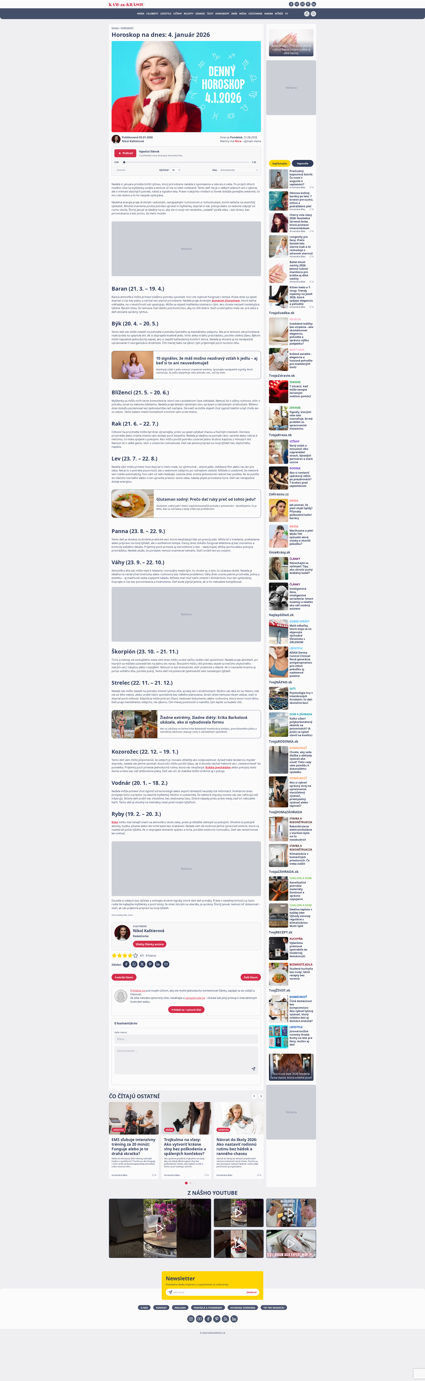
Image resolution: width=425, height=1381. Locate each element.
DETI (293, 688)
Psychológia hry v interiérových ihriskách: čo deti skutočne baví (301, 697)
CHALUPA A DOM (301, 878)
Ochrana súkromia (242, 1307)
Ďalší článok (251, 977)
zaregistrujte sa (195, 998)
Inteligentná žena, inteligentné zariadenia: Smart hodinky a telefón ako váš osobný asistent (301, 598)
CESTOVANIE (255, 13)
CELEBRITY (152, 13)
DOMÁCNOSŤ (298, 748)
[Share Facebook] (126, 964)
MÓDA (242, 13)
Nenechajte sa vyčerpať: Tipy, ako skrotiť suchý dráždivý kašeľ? (301, 568)
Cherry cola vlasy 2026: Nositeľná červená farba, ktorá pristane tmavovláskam (301, 221)
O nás (144, 1307)
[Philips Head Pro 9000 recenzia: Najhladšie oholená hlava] (291, 1213)
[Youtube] (297, 4)
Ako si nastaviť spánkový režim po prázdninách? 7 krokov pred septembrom (301, 479)
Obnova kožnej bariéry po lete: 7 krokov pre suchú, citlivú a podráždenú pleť (301, 199)
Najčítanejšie (279, 163)
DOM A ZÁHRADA (301, 714)
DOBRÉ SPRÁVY (299, 621)
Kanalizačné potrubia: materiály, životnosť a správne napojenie (298, 891)
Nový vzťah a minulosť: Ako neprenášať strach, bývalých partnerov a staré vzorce (301, 454)
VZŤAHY (177, 13)
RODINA (295, 468)
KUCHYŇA (296, 939)
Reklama (180, 1307)
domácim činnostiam (226, 300)
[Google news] (225, 1319)
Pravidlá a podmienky (208, 1307)
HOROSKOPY (222, 13)
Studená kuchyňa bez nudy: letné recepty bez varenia (301, 973)
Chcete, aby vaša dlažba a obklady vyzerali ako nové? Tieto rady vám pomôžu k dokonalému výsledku (301, 762)
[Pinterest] (308, 4)
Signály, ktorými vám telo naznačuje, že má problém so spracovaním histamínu (301, 420)
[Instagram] (302, 4)
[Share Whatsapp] (134, 964)
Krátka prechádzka (218, 767)
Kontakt (161, 1307)
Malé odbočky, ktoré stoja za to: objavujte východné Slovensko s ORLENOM (301, 634)
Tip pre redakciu (273, 1307)
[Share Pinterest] (150, 964)
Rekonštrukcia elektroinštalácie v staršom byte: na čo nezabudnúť (301, 833)
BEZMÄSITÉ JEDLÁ (301, 964)
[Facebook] (291, 4)
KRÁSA (140, 13)
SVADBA (268, 13)
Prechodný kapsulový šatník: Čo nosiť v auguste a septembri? (301, 177)
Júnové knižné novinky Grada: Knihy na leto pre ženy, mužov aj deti (301, 1038)
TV (286, 13)
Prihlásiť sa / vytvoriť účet (186, 1009)
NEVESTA (295, 319)
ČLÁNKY (295, 559)
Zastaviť (121, 170)
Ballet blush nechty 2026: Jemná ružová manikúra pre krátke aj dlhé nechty (299, 270)
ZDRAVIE (200, 13)
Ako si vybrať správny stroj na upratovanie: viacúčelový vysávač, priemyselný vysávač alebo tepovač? (300, 794)
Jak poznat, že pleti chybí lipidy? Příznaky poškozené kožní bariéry (301, 511)
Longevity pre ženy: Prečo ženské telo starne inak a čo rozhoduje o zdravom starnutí (301, 245)
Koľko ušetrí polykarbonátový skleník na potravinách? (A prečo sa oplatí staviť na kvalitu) (301, 727)
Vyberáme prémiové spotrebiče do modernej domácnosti (298, 949)
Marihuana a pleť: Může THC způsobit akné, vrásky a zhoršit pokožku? (301, 537)
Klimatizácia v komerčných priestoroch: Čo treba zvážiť (300, 858)
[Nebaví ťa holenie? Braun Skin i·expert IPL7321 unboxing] (238, 1244)
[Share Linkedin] (158, 964)
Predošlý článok (124, 977)
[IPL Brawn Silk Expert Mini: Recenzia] (291, 1244)
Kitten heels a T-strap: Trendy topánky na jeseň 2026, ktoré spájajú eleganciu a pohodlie (301, 296)
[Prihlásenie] (306, 13)
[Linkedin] (313, 4)
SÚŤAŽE (279, 13)
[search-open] (313, 13)
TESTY (210, 13)
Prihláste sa (137, 990)
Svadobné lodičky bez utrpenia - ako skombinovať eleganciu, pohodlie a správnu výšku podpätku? (301, 333)
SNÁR (234, 13)
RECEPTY (188, 13)
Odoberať (251, 1292)
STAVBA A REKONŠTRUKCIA (301, 820)
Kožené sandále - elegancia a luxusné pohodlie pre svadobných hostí (301, 360)
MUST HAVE (297, 350)
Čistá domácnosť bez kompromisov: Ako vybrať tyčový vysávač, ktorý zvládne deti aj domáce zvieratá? (301, 1011)
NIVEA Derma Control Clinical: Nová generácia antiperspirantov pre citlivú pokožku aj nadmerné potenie (301, 664)
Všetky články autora (150, 944)
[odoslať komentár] (253, 1069)
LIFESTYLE (165, 13)
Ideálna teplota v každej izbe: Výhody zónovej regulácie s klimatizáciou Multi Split (301, 918)
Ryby (115, 822)
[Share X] (142, 964)
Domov (115, 28)
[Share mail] (166, 964)
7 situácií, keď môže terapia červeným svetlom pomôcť (300, 391)
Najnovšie (302, 163)
